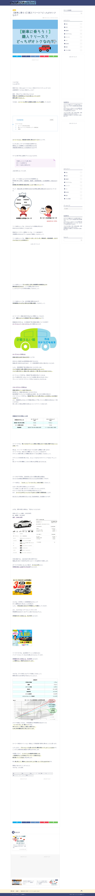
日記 (73, 24)
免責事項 (23, 894)
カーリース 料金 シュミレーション (47, 773)
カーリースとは (18, 123)
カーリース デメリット (17, 773)
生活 (73, 27)
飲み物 (73, 43)
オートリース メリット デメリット (19, 775)
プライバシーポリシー (15, 894)
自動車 (73, 30)
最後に (19, 129)
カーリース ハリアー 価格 (35, 773)
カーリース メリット (26, 773)
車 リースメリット (30, 775)
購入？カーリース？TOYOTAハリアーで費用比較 (28, 127)
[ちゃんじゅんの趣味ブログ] (23, 4)
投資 (73, 47)
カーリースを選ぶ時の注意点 (24, 125)
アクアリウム (73, 33)
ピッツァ (73, 37)
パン (73, 40)
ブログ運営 (73, 50)
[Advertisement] (35, 70)
